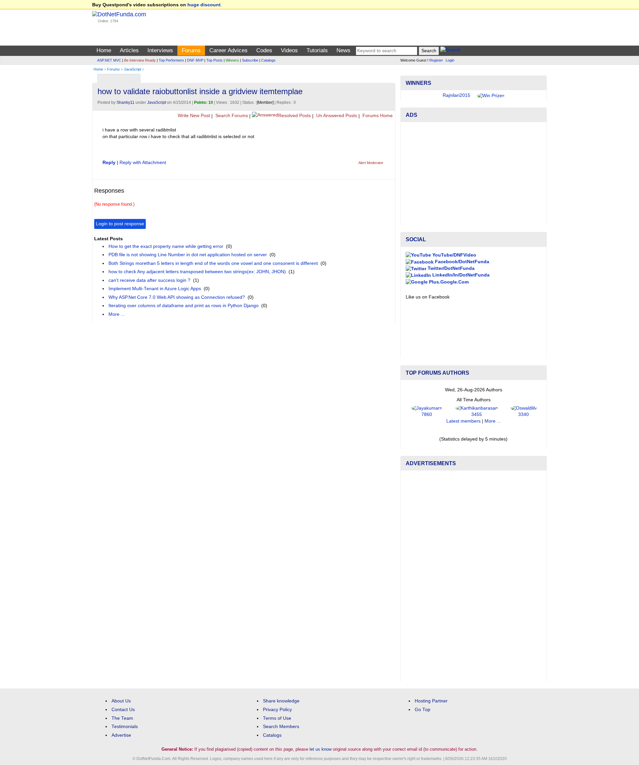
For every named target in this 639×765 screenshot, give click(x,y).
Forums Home (377, 115)
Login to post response (120, 223)
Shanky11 (125, 102)
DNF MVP (195, 60)
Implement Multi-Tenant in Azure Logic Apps (154, 288)
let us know (320, 749)
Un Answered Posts (336, 115)
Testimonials (124, 726)
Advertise (121, 735)
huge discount (204, 4)
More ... (116, 314)
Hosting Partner (431, 700)
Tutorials (317, 50)
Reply (109, 162)
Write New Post (193, 115)
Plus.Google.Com (448, 282)
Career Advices (228, 50)
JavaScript (132, 69)
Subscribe (250, 60)
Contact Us (123, 709)
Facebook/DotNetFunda (461, 261)
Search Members (281, 726)
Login (450, 60)
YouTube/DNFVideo (453, 255)
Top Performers (171, 60)
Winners (232, 60)
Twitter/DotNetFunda (450, 268)
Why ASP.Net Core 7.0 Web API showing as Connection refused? (176, 297)
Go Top (422, 709)
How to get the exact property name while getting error (165, 246)
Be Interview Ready (140, 60)
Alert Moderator (370, 163)
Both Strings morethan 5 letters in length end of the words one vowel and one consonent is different (213, 263)
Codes (264, 50)
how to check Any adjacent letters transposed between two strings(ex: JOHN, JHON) (197, 271)
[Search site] (450, 50)
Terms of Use (277, 718)
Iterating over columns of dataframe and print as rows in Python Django (183, 305)
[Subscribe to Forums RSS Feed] (389, 77)
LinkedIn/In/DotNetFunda (460, 275)
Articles (129, 50)
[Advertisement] (473, 173)
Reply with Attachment (142, 162)
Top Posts (214, 60)
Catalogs (268, 60)
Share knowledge (281, 700)
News (343, 50)
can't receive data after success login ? (149, 280)
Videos (289, 50)
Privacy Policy (277, 709)
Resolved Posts (294, 115)
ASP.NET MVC (109, 60)
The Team (122, 718)
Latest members (463, 421)
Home (104, 50)
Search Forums (231, 115)
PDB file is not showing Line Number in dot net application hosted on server (187, 254)
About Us (121, 700)
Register (436, 60)
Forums (191, 50)
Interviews (160, 50)
